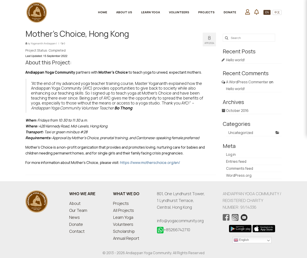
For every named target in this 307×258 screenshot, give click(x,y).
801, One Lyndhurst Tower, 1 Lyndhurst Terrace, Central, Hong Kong (181, 200)
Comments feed (239, 168)
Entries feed (236, 161)
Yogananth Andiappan (43, 43)
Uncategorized (240, 132)
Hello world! (235, 59)
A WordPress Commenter (247, 81)
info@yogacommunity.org (180, 220)
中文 (277, 12)
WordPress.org (238, 175)
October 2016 (237, 110)
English (243, 240)
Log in (231, 154)
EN (267, 12)
